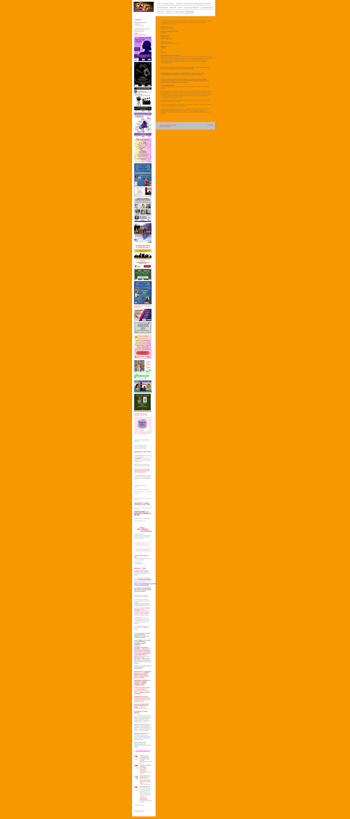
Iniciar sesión (210, 124)
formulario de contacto (139, 31)
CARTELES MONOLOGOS (142, 544)
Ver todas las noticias (139, 810)
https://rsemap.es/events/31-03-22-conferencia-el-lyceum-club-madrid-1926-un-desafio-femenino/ (142, 470)
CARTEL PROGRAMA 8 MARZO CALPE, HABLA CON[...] (145, 781)
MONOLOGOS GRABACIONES (143, 549)
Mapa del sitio (173, 125)
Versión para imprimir (164, 125)
